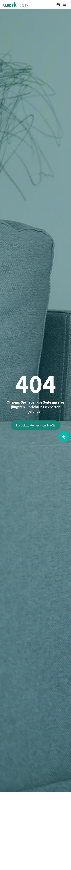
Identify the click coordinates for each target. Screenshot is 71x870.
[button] (65, 4)
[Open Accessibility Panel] (63, 436)
